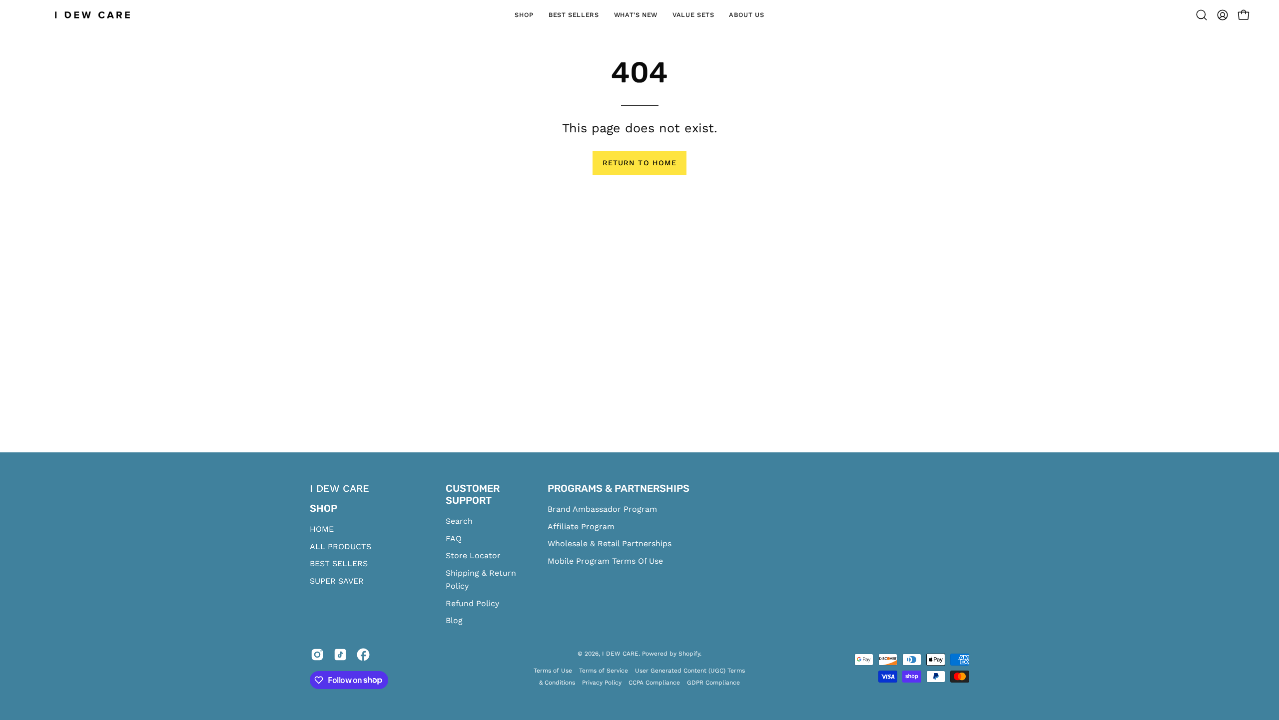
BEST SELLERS (339, 563)
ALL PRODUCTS (340, 546)
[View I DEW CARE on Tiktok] (340, 656)
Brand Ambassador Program (602, 509)
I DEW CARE (620, 653)
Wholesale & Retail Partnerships (609, 543)
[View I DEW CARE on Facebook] (363, 656)
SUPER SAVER (337, 581)
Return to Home (639, 163)
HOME (322, 529)
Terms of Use (553, 670)
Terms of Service (603, 670)
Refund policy (472, 603)
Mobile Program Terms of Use (605, 561)
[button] (1201, 14)
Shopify (689, 653)
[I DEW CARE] (92, 15)
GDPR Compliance (713, 682)
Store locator (473, 555)
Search (459, 521)
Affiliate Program (581, 526)
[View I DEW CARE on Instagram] (317, 656)
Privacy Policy (602, 682)
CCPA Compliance (654, 682)
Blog (454, 620)
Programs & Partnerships (618, 488)
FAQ (454, 538)
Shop (323, 508)
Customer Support (473, 494)
